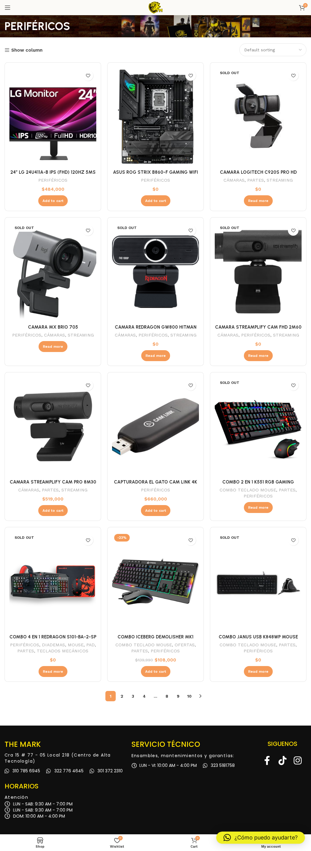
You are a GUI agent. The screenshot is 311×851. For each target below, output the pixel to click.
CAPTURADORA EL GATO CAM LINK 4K (155, 482)
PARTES (255, 180)
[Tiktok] (282, 760)
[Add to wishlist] (88, 75)
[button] (260, 838)
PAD (90, 644)
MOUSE (76, 644)
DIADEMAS (53, 644)
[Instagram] (297, 760)
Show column (27, 50)
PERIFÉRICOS (52, 180)
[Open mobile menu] (8, 8)
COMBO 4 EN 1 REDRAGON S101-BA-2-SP (52, 637)
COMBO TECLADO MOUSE (248, 489)
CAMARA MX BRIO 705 (53, 327)
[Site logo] (155, 7)
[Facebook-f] (267, 760)
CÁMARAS (234, 180)
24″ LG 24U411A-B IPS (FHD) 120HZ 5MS (53, 172)
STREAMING (280, 180)
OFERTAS (185, 644)
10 (189, 696)
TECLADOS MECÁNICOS (62, 650)
